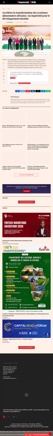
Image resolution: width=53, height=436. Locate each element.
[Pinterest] (3, 72)
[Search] (49, 2)
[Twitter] (3, 66)
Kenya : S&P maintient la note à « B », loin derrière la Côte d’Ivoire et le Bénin (13, 126)
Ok (26, 434)
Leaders (25, 22)
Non (30, 434)
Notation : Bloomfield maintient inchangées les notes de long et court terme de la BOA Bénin (37, 168)
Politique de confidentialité (40, 434)
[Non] (50, 433)
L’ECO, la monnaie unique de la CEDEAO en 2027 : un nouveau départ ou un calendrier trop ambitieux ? (26, 410)
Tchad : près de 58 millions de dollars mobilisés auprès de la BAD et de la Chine (38, 126)
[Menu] (4, 2)
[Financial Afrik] (26, 2)
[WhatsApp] (3, 82)
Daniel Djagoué (10, 22)
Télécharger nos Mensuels (26, 201)
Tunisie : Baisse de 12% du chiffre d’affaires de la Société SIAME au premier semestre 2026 (13, 168)
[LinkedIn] (3, 69)
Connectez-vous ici (24, 83)
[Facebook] (3, 63)
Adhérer (13, 78)
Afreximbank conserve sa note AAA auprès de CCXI (12, 145)
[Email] (3, 76)
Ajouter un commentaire (26, 174)
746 (14, 416)
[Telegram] (3, 79)
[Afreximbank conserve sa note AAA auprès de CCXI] (14, 136)
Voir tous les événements (26, 347)
